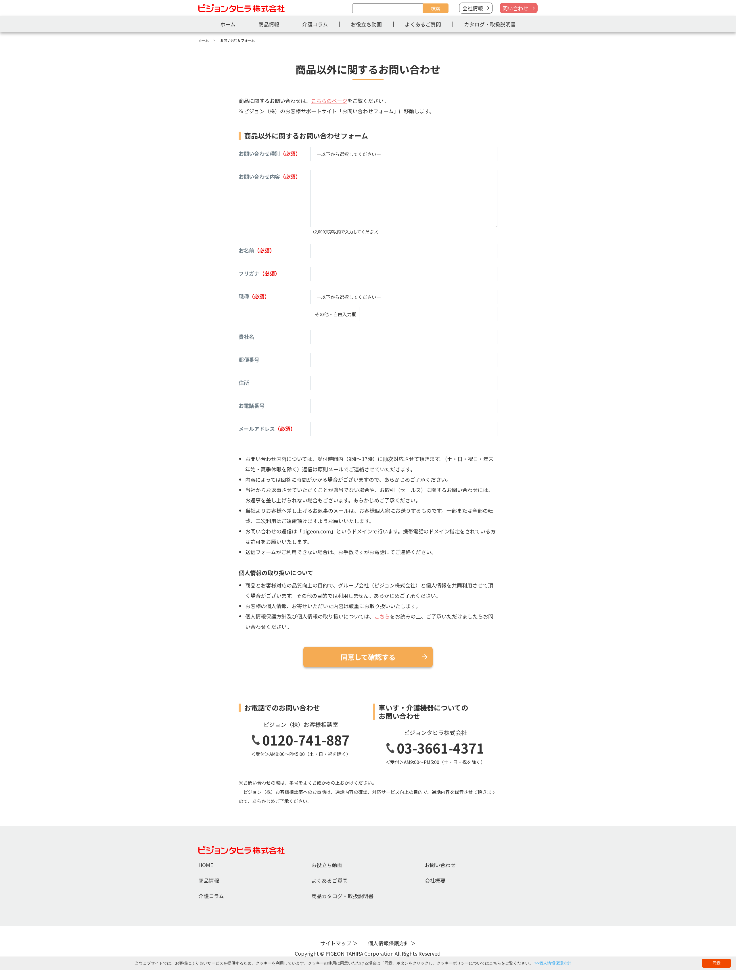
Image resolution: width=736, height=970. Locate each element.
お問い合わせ (440, 865)
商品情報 (268, 24)
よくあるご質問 (423, 24)
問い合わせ (515, 8)
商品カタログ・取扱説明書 (342, 896)
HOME (205, 865)
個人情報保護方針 (388, 943)
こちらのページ (329, 100)
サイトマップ (335, 943)
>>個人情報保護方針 (552, 963)
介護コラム (315, 24)
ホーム (227, 24)
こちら (382, 616)
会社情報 (472, 8)
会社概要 (435, 880)
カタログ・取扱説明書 (490, 24)
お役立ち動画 (366, 24)
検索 (435, 8)
